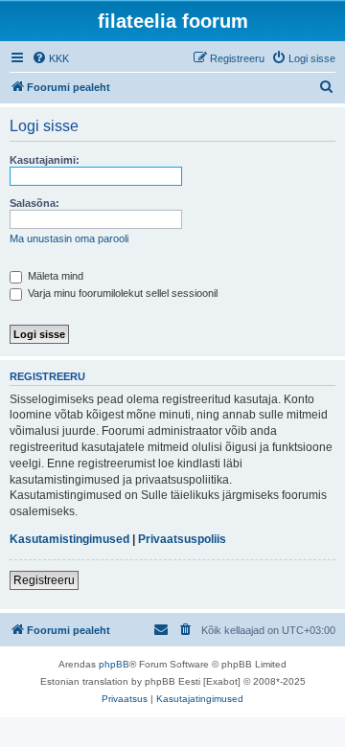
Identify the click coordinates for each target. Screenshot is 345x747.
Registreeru (44, 580)
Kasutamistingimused (69, 539)
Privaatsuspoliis (182, 539)
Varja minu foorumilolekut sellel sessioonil (121, 293)
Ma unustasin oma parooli (69, 238)
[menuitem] (50, 58)
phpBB (114, 664)
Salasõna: (34, 203)
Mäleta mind (54, 276)
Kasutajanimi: (45, 160)
